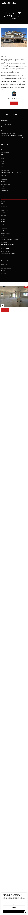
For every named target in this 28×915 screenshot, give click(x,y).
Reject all (14, 904)
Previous (3, 310)
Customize (14, 907)
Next (7, 310)
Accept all (14, 911)
